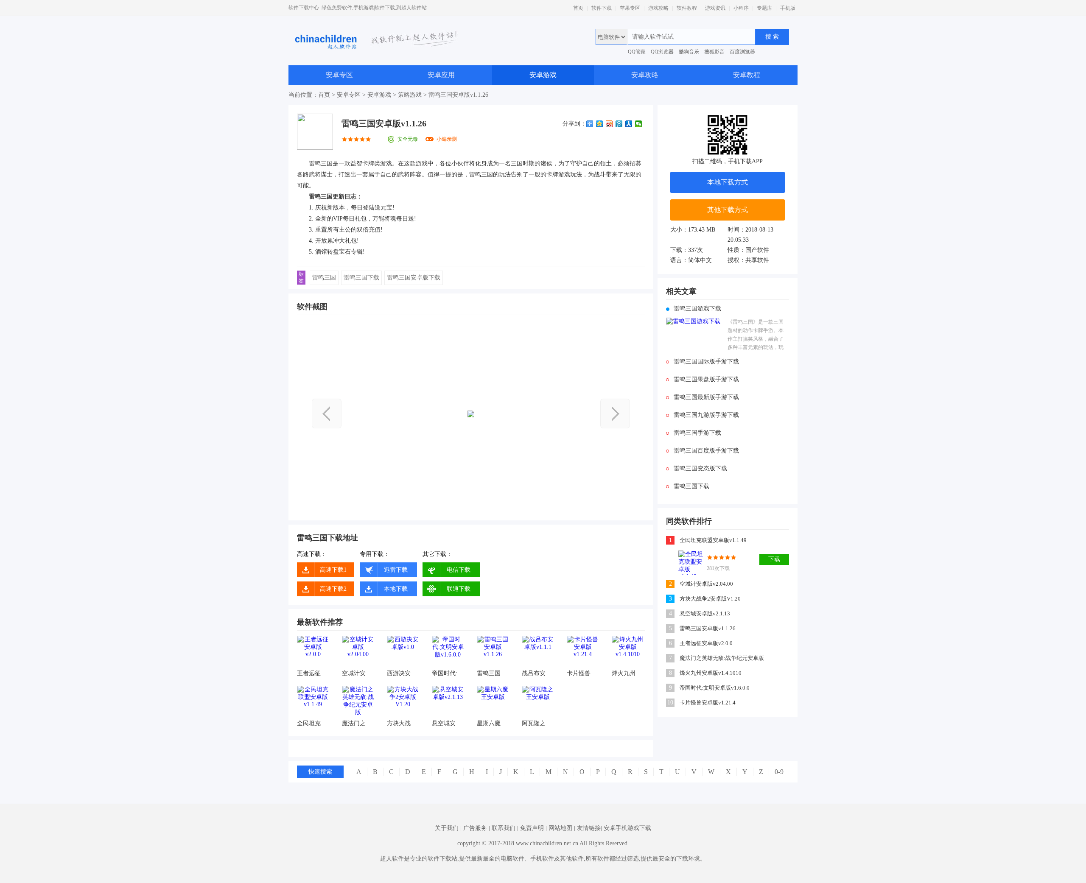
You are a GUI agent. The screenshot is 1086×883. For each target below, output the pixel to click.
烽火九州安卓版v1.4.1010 (628, 673)
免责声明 (532, 828)
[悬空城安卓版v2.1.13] (448, 702)
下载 (774, 559)
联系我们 (503, 828)
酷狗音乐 (689, 52)
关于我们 (447, 828)
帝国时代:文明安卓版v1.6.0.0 (448, 673)
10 (670, 702)
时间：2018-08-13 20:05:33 (750, 234)
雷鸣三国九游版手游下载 (706, 415)
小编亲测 (447, 139)
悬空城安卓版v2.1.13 (448, 723)
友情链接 (589, 828)
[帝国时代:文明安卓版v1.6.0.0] (448, 652)
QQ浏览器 (662, 52)
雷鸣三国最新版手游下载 (706, 397)
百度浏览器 (742, 52)
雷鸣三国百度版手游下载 (706, 450)
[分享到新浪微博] (609, 123)
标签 (301, 277)
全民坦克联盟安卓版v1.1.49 (313, 723)
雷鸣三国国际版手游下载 (706, 361)
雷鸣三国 (324, 277)
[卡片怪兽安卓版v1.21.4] (583, 652)
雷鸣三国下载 (361, 277)
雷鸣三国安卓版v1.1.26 (493, 673)
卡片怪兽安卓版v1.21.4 (583, 673)
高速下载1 (333, 570)
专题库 (764, 8)
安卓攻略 (644, 74)
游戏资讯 (715, 8)
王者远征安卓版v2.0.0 (313, 673)
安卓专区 (339, 74)
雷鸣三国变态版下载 (700, 468)
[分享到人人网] (629, 123)
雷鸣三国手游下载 (697, 433)
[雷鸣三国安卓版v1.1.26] (493, 652)
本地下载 (396, 589)
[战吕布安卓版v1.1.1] (538, 652)
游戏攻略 (658, 8)
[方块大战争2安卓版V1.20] (403, 702)
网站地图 (560, 828)
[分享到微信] (638, 123)
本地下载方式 (727, 182)
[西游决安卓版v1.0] (403, 652)
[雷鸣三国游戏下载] (694, 335)
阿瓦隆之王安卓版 (538, 723)
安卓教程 (746, 74)
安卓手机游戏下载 (627, 828)
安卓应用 (441, 74)
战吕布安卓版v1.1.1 (538, 673)
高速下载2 (333, 589)
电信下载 (458, 570)
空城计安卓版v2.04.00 (358, 673)
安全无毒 (407, 139)
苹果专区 (630, 8)
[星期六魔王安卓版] (493, 702)
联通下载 (458, 589)
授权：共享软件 (748, 260)
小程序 (741, 8)
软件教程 (687, 8)
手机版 (787, 8)
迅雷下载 (396, 570)
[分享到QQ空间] (599, 123)
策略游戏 (410, 95)
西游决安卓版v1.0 (403, 673)
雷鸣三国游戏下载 (697, 308)
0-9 (779, 771)
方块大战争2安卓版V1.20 (403, 723)
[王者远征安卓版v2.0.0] (313, 652)
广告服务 (475, 828)
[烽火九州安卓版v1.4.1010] (628, 652)
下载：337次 (686, 250)
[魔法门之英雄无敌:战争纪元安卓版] (358, 702)
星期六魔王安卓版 (493, 723)
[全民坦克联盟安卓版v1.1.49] (313, 702)
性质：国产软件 (748, 250)
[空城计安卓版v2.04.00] (358, 652)
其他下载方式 (727, 209)
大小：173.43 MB (692, 229)
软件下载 (601, 8)
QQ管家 (637, 52)
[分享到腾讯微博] (619, 123)
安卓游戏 (543, 74)
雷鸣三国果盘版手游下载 (706, 379)
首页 (578, 8)
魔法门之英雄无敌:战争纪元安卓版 (358, 723)
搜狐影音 (714, 52)
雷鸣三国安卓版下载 (413, 277)
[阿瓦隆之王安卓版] (538, 702)
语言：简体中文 (691, 260)
